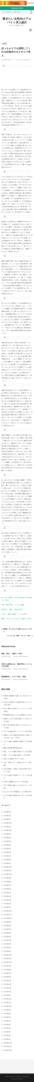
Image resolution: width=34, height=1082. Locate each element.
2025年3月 (7, 856)
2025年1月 (7, 863)
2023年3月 (7, 944)
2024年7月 (7, 885)
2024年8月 (7, 882)
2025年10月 (7, 830)
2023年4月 (7, 940)
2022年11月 (7, 958)
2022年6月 (7, 977)
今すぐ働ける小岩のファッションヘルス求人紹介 (16, 12)
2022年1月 (7, 995)
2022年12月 (7, 955)
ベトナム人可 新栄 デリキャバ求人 (19, 636)
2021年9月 (7, 1010)
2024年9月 (7, 878)
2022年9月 (7, 966)
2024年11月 (7, 871)
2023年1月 (7, 951)
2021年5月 (7, 1025)
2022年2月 (7, 992)
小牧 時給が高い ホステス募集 (12, 605)
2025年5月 (7, 849)
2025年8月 (7, 838)
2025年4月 (7, 852)
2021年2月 (7, 1035)
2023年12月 (7, 911)
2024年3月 (7, 900)
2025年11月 (7, 827)
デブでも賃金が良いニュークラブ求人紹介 (17, 731)
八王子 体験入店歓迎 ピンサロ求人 (14, 614)
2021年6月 (7, 1021)
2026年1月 (7, 819)
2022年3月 (7, 988)
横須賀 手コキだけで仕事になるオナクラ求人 (17, 630)
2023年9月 (7, 922)
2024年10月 (7, 874)
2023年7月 (7, 929)
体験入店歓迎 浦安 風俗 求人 (13, 748)
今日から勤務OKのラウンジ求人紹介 (15, 782)
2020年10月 (7, 1050)
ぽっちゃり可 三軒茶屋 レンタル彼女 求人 (17, 792)
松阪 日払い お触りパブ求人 (12, 653)
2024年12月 (7, 867)
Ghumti (24, 1076)
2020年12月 (7, 1043)
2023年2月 (7, 948)
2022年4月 (7, 984)
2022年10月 (7, 962)
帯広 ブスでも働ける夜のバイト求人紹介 (17, 751)
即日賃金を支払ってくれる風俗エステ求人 (17, 715)
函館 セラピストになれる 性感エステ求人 (16, 619)
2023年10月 (7, 918)
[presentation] (31, 13)
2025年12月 (7, 823)
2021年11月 (7, 1002)
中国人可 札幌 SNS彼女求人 (12, 609)
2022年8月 (7, 970)
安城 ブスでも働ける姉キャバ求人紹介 (17, 755)
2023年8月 (7, 926)
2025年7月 (7, 841)
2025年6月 (7, 845)
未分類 (4, 43)
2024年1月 (7, 907)
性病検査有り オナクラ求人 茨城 (13, 677)
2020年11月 (7, 1046)
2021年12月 (7, 999)
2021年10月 (7, 1006)
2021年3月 (7, 1032)
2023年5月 (7, 937)
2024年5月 (7, 893)
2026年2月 (7, 816)
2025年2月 (7, 860)
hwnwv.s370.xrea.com (23, 60)
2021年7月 (7, 1017)
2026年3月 (7, 812)
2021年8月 (7, 1013)
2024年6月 (7, 889)
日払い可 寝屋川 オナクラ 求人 (13, 759)
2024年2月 (7, 904)
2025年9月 (7, 834)
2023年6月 (7, 933)
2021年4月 (7, 1028)
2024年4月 (7, 896)
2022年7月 (7, 973)
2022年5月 (7, 980)
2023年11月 (7, 915)
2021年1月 (6, 1039)
